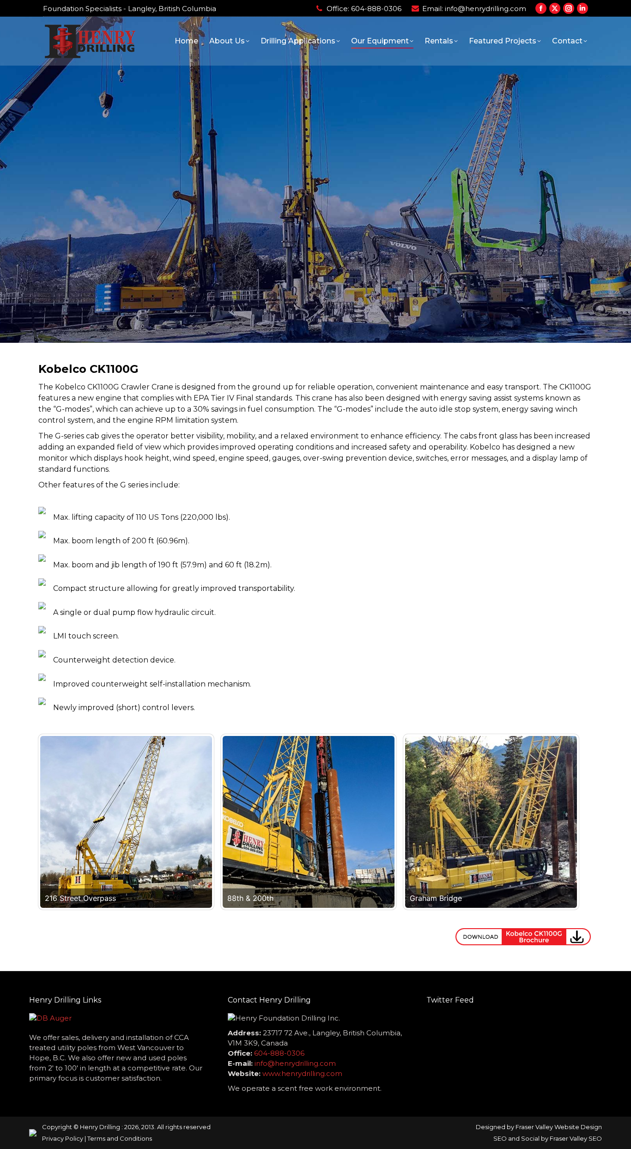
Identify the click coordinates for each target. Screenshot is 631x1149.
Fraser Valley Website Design (559, 1127)
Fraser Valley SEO (576, 1138)
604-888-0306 (376, 8)
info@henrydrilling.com (485, 8)
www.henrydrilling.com (302, 1073)
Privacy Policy (62, 1138)
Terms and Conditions (119, 1138)
